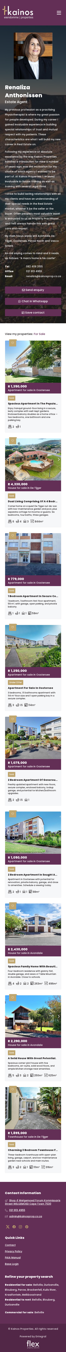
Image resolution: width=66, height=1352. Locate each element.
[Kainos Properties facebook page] (14, 1227)
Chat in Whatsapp (34, 301)
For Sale (39, 334)
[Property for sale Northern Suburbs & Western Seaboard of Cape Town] (18, 12)
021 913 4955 (34, 271)
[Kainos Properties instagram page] (20, 1227)
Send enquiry (34, 290)
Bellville (38, 1285)
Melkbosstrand (31, 1294)
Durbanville (51, 1285)
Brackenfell (34, 1290)
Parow (22, 1290)
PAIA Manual (13, 1257)
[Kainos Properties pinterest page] (27, 1227)
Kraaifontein (13, 1294)
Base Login (12, 1264)
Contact (10, 1245)
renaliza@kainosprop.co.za (43, 276)
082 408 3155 (34, 266)
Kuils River (49, 1290)
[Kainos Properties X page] (8, 1227)
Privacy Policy (13, 1251)
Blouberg (11, 1290)
